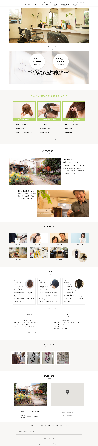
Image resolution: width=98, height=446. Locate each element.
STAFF (36, 5)
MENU (29, 5)
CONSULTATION (65, 5)
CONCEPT (54, 5)
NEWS (66, 425)
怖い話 (63, 324)
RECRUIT (57, 425)
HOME (21, 5)
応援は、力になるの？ (66, 320)
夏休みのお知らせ (25, 324)
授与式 (63, 326)
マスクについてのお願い (27, 320)
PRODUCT (75, 5)
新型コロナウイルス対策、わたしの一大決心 (71, 322)
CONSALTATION (51, 425)
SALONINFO (40, 425)
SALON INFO (45, 5)
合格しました (64, 328)
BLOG (69, 425)
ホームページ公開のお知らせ (28, 326)
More (49, 79)
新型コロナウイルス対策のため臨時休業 (30, 322)
